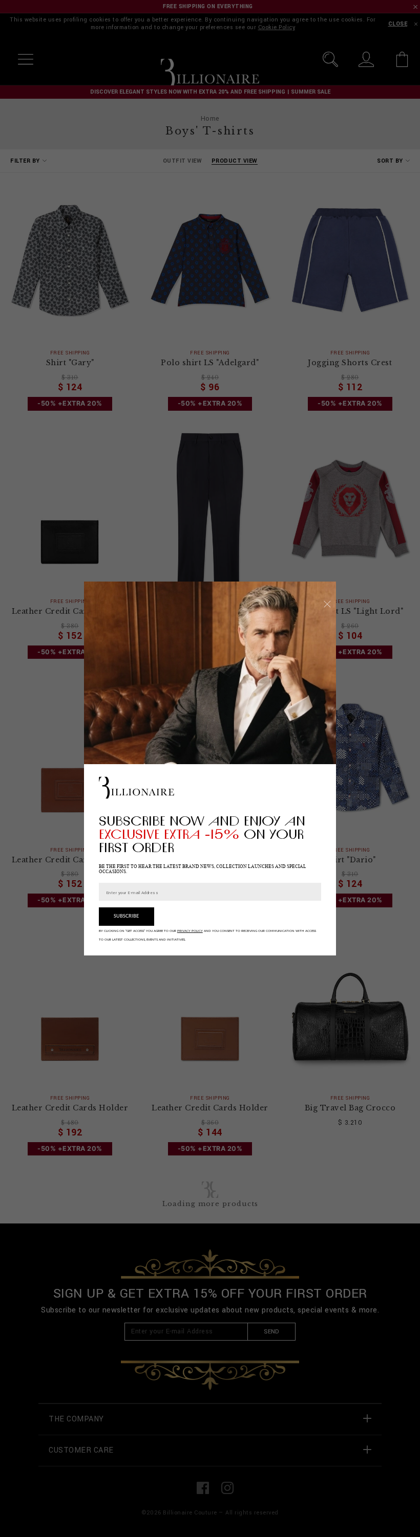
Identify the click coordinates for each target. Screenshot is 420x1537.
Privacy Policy (190, 930)
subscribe (126, 916)
